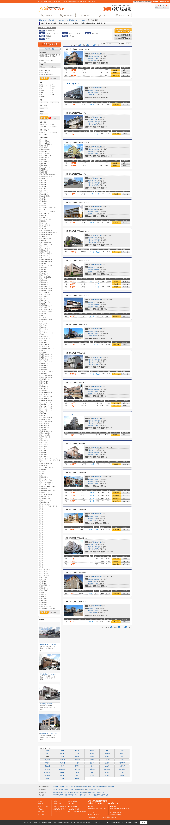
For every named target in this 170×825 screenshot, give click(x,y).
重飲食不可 (45, 271)
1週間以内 (54, 126)
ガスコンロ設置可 (47, 242)
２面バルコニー (46, 354)
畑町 (92, 766)
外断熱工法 (45, 390)
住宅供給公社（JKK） (48, 238)
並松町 (107, 763)
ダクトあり (45, 279)
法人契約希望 (45, 196)
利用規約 (40, 809)
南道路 (44, 604)
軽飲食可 (44, 273)
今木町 (92, 750)
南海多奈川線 (100, 792)
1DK (42, 87)
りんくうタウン (88, 795)
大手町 (122, 750)
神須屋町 (47, 760)
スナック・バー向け (47, 311)
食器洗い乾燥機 (46, 400)
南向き (44, 600)
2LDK (42, 91)
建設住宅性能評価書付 (48, 175)
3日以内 (43, 126)
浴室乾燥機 (45, 425)
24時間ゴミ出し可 (47, 502)
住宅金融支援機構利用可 (49, 232)
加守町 (99, 53)
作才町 (92, 760)
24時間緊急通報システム (49, 490)
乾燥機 (44, 583)
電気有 (44, 352)
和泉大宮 (97, 56)
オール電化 (45, 344)
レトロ (44, 203)
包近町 (92, 753)
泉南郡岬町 (111, 786)
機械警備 (44, 365)
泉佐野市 (62, 786)
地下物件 (44, 298)
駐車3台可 (45, 383)
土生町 (107, 766)
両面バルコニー (46, 358)
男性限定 (44, 184)
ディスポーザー (46, 406)
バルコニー (45, 331)
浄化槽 (44, 342)
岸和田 (96, 58)
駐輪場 (44, 373)
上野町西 (107, 753)
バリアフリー (45, 167)
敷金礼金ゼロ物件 (74, 809)
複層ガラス (45, 492)
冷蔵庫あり (45, 398)
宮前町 (92, 775)
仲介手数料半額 (46, 261)
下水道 (44, 340)
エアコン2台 (45, 569)
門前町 (77, 778)
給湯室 (44, 367)
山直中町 (122, 775)
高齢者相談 (45, 165)
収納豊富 (44, 469)
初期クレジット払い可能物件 (77, 811)
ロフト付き (45, 323)
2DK (53, 89)
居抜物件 (44, 263)
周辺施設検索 (57, 804)
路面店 (44, 304)
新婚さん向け (45, 252)
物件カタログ (41, 814)
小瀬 (78, 789)
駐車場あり (45, 591)
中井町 (77, 763)
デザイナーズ (45, 151)
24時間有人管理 (46, 498)
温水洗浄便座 (45, 427)
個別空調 (44, 363)
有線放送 (44, 477)
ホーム (40, 801)
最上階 (44, 598)
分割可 (44, 169)
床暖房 (44, 454)
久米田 (95, 94)
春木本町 (92, 769)
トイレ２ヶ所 (45, 435)
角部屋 (44, 602)
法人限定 (44, 194)
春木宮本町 (122, 769)
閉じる (143, 822)
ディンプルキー (46, 494)
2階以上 (44, 592)
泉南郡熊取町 (85, 786)
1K (52, 85)
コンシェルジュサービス (49, 506)
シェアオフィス (46, 310)
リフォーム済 (45, 153)
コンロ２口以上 (46, 396)
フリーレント (45, 209)
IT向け (43, 229)
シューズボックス (47, 467)
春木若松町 (47, 772)
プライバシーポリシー (44, 806)
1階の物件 (45, 589)
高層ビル (44, 215)
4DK (53, 94)
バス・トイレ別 (46, 421)
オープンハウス (46, 234)
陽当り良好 (45, 148)
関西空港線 (68, 792)
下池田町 (107, 760)
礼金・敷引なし (45, 72)
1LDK (53, 87)
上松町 (62, 756)
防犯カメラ (45, 496)
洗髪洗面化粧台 (46, 431)
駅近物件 (71, 804)
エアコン (44, 448)
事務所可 (44, 159)
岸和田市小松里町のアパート (48, 704)
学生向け (44, 246)
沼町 (62, 766)
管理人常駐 (45, 173)
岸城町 (92, 756)
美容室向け (45, 313)
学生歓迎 (44, 188)
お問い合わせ (57, 801)
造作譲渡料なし (46, 306)
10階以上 (44, 594)
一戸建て (43, 62)
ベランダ (44, 329)
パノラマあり (45, 134)
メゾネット (45, 325)
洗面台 (44, 429)
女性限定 (44, 163)
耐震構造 (44, 388)
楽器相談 (44, 146)
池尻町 (62, 750)
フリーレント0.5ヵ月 (48, 211)
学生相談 (44, 190)
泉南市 (78, 786)
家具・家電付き (46, 377)
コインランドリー (47, 371)
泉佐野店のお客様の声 (60, 809)
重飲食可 (44, 269)
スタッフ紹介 (57, 811)
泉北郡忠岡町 (94, 786)
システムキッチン (47, 402)
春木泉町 (47, 769)
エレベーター (45, 350)
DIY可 (43, 317)
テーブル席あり (46, 290)
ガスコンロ (45, 394)
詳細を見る (116, 70)
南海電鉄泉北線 (90, 792)
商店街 (44, 300)
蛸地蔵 (106, 795)
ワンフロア (45, 223)
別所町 (77, 772)
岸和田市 (94, 53)
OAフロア (44, 217)
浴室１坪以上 (45, 437)
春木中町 (77, 769)
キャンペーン (45, 257)
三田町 (122, 772)
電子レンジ (45, 579)
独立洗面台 (45, 446)
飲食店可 (44, 182)
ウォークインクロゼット (49, 458)
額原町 (77, 756)
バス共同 (44, 440)
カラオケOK (45, 294)
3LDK (53, 92)
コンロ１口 (45, 414)
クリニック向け (46, 230)
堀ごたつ (44, 360)
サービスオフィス (47, 219)
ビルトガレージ (46, 362)
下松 (94, 393)
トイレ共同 (45, 442)
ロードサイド (45, 302)
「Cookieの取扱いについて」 (118, 822)
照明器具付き (45, 369)
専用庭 (44, 327)
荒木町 (47, 750)
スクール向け (45, 225)
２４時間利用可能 (47, 277)
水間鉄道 (82, 792)
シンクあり (45, 292)
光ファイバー (45, 479)
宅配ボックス (45, 488)
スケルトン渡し (46, 265)
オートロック (45, 485)
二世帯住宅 (45, 201)
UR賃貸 (44, 236)
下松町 (47, 763)
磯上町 (77, 750)
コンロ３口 (45, 415)
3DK (42, 92)
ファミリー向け (46, 254)
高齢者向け (45, 200)
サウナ (44, 439)
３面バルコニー (46, 356)
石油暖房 (44, 452)
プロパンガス (45, 338)
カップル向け (45, 248)
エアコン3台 (45, 571)
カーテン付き (45, 577)
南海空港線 (75, 792)
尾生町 (77, 753)
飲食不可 (44, 275)
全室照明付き (45, 585)
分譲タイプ (45, 171)
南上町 (62, 775)
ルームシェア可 (46, 244)
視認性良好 (45, 281)
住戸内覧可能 (45, 504)
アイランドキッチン (47, 408)
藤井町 (62, 772)
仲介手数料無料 (46, 259)
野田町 (77, 766)
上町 (107, 750)
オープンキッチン (47, 419)
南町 (77, 775)
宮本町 (107, 775)
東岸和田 (60, 795)
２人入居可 (45, 161)
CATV (43, 475)
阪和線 (90, 94)
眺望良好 (44, 178)
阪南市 (73, 786)
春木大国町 (62, 769)
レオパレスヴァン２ (72, 84)
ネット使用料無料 (47, 483)
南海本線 (90, 56)
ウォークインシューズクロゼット (50, 460)
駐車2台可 (45, 381)
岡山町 (62, 753)
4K (42, 94)
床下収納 (44, 456)
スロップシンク (46, 410)
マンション (51, 60)
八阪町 (62, 778)
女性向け (44, 250)
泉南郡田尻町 (103, 786)
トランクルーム (46, 463)
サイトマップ (41, 811)
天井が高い (45, 205)
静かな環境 (45, 308)
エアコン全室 (45, 575)
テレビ (44, 587)
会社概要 (40, 804)
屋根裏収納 (45, 465)
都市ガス (44, 336)
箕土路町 (47, 775)
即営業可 (44, 282)
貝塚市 (68, 786)
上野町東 (122, 753)
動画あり (54, 132)
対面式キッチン (46, 404)
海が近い (44, 256)
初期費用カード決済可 (48, 608)
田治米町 (62, 763)
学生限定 (44, 186)
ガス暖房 (44, 450)
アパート (43, 60)
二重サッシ (45, 346)
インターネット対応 (47, 481)
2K (42, 89)
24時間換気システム (47, 348)
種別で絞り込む (49, 49)
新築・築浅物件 (73, 801)
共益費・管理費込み (47, 74)
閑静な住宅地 (45, 149)
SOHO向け (45, 227)
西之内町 (47, 766)
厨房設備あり (45, 286)
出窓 (43, 335)
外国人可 (44, 240)
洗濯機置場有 (45, 379)
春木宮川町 (107, 769)
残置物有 (44, 284)
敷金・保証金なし (46, 70)
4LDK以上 (44, 96)
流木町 (92, 763)
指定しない (44, 124)
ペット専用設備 (46, 144)
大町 (47, 753)
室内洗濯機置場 (46, 319)
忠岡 (95, 124)
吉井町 (47, 778)
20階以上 (44, 596)
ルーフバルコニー (47, 333)
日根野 (71, 789)
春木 (95, 60)
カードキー (45, 213)
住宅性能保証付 (46, 176)
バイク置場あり (46, 375)
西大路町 (122, 763)
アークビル (69, 414)
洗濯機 (44, 581)
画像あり (43, 132)
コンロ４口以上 (46, 417)
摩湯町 (107, 772)
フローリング (45, 321)
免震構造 (44, 387)
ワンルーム (44, 85)
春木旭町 (122, 766)
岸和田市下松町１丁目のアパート (49, 644)
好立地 (44, 296)
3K (52, 91)
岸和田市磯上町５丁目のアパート (49, 674)
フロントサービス (47, 500)
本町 (92, 772)
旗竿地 (44, 267)
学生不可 (44, 192)
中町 (99, 789)
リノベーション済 (47, 155)
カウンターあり (46, 288)
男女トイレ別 (45, 433)
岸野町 (107, 756)
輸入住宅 (44, 180)
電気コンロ (45, 412)
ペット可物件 (73, 806)
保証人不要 (45, 157)
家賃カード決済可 (47, 606)
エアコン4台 (45, 573)
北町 (122, 756)
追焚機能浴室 (45, 423)
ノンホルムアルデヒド (48, 207)
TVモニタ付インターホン (49, 486)
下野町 (122, 760)
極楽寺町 (77, 760)
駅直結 (44, 221)
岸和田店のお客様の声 (60, 806)
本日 (53, 124)
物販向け (44, 315)
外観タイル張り (46, 392)
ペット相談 (45, 140)
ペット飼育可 (45, 142)
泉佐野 (96, 795)
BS (42, 473)
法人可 (44, 198)
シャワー (44, 444)
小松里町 (62, 760)
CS (42, 471)
